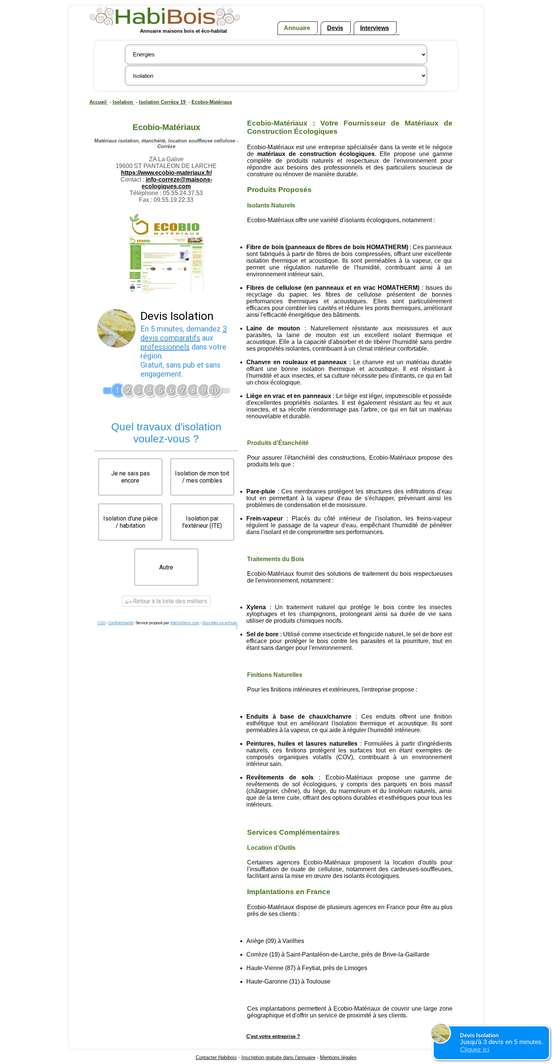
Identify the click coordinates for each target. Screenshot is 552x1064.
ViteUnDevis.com (184, 623)
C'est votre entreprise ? (273, 1036)
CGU (101, 623)
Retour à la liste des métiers (169, 601)
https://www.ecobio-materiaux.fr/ (166, 173)
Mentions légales (338, 1057)
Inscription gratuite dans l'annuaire (278, 1057)
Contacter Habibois (216, 1057)
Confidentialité (120, 623)
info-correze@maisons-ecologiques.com (177, 182)
